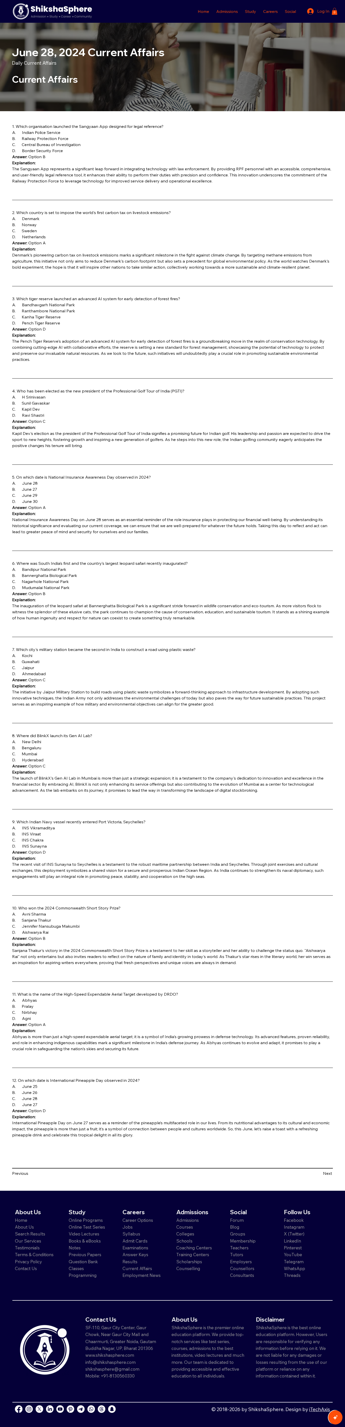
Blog (234, 1227)
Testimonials (27, 1247)
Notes (75, 1247)
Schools (184, 1241)
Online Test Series (87, 1227)
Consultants (242, 1275)
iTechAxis (319, 1409)
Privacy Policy (28, 1261)
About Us (24, 1227)
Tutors (236, 1254)
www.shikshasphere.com (109, 1355)
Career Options (137, 1220)
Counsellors (242, 1268)
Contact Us (26, 1268)
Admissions (188, 1220)
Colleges (185, 1233)
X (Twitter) (294, 1233)
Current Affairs (137, 1268)
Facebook (294, 1220)
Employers (241, 1261)
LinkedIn (292, 1241)
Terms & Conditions (34, 1254)
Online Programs (86, 1220)
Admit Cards (134, 1241)
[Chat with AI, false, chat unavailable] (335, 1417)
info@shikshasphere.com (110, 1362)
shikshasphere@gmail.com (112, 1369)
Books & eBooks (85, 1241)
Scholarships (189, 1261)
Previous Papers (85, 1254)
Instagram (294, 1227)
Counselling (188, 1268)
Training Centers (192, 1254)
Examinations (135, 1247)
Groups (237, 1233)
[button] (227, 11)
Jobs (127, 1227)
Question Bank (83, 1261)
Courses (184, 1227)
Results (129, 1261)
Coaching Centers (194, 1247)
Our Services (28, 1241)
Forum (237, 1220)
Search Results (30, 1233)
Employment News (141, 1275)
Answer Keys (135, 1254)
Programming (83, 1275)
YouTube (293, 1254)
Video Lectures (84, 1233)
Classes (77, 1268)
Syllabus (131, 1233)
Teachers (239, 1247)
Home (21, 1220)
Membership (243, 1241)
